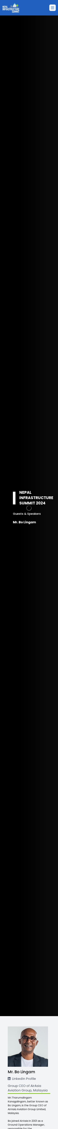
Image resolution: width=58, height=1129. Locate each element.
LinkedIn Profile (24, 1078)
